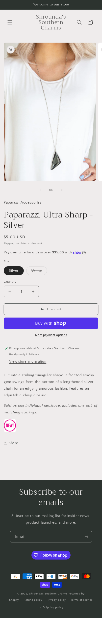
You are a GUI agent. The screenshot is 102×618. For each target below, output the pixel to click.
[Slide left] (40, 190)
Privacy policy (56, 599)
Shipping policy (53, 607)
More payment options (51, 335)
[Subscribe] (86, 536)
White (39, 272)
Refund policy (33, 599)
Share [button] (13, 443)
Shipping (9, 243)
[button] (9, 22)
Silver (14, 271)
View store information (27, 362)
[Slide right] (61, 190)
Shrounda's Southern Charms (49, 593)
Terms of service (82, 599)
